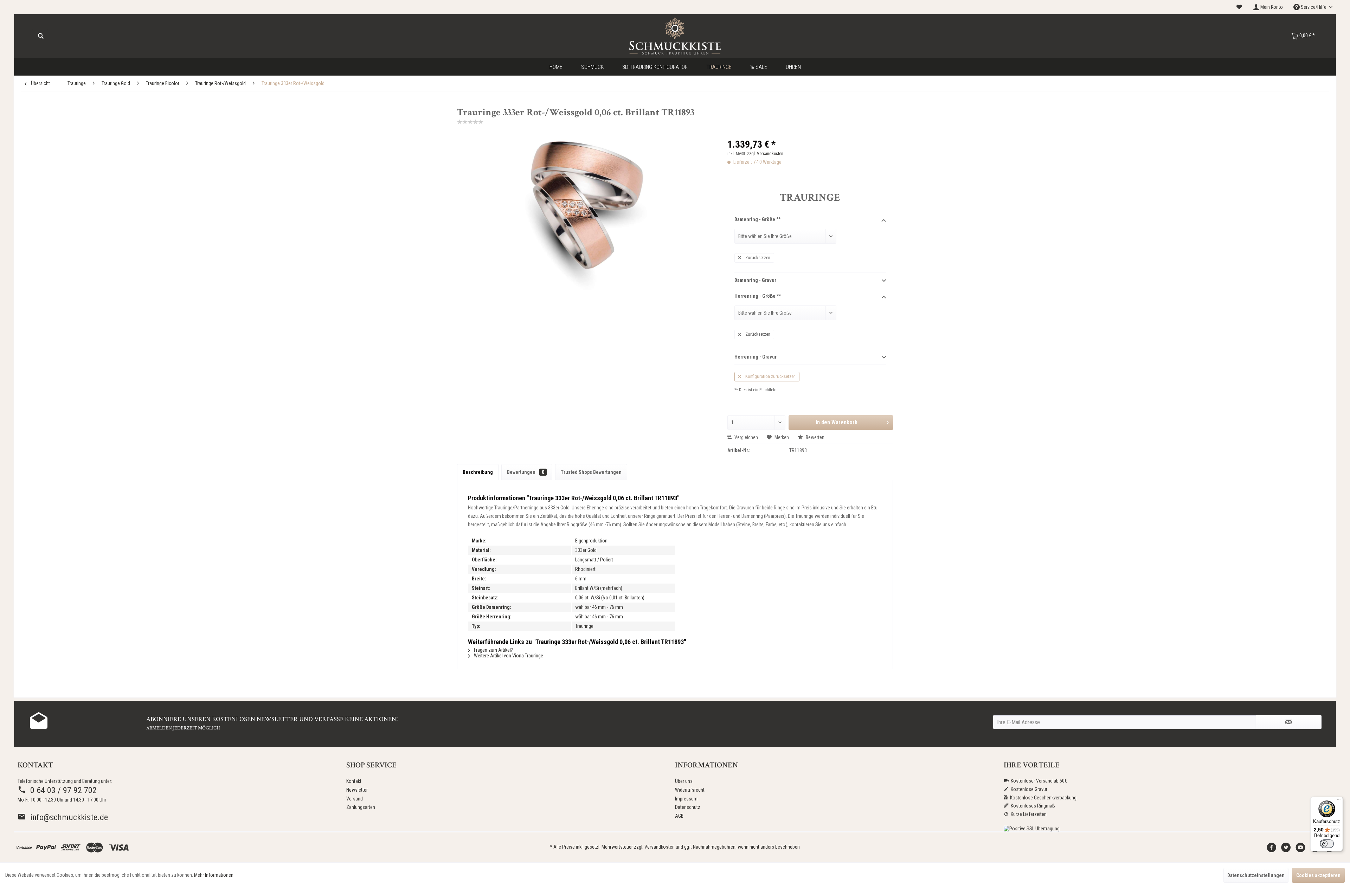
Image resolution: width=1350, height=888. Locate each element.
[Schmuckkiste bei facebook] (1271, 849)
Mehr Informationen (213, 875)
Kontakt (353, 781)
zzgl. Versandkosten (765, 153)
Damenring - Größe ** (757, 219)
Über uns (684, 781)
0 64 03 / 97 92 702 (61, 790)
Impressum (686, 799)
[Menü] (1339, 801)
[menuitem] (1239, 7)
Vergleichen (745, 437)
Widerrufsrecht (690, 790)
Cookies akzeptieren (1318, 875)
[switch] (1327, 843)
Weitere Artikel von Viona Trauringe (508, 655)
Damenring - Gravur (755, 280)
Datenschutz (687, 807)
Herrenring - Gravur (755, 357)
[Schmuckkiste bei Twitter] (1286, 849)
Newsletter (357, 790)
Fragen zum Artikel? (493, 650)
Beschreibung (478, 472)
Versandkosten (659, 847)
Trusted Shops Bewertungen (591, 472)
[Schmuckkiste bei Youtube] (1300, 849)
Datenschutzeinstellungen (1256, 875)
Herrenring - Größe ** (757, 296)
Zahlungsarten (360, 807)
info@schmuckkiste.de (67, 817)
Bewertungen (525, 472)
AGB (679, 816)
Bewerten (814, 437)
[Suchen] (41, 36)
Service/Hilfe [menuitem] (1314, 7)
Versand (354, 799)
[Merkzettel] (1239, 7)
